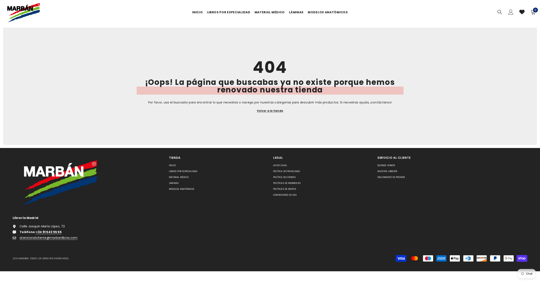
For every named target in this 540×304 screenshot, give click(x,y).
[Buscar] (499, 12)
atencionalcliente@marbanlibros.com (49, 238)
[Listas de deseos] (522, 12)
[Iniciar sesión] (510, 12)
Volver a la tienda (270, 111)
